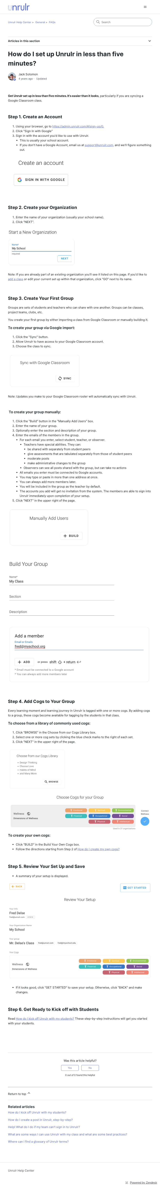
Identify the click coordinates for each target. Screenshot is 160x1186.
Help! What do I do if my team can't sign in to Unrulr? (44, 1127)
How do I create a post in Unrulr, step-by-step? (40, 1120)
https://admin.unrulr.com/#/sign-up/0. (78, 126)
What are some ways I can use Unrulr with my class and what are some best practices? (67, 1134)
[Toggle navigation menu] (145, 7)
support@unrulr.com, (99, 145)
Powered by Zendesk (143, 1182)
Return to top (17, 1094)
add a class (15, 279)
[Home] (18, 7)
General (40, 22)
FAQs (52, 22)
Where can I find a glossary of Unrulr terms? (38, 1141)
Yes (70, 1067)
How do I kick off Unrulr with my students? (45, 1018)
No (90, 1067)
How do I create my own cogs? (98, 849)
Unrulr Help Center (19, 22)
